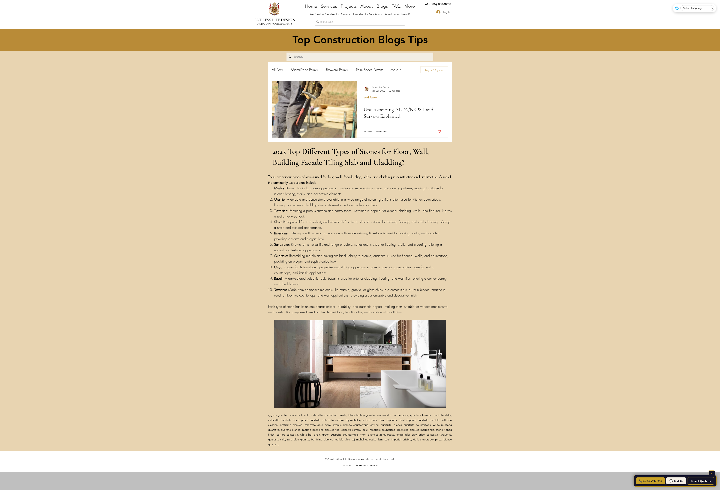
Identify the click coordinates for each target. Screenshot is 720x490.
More (394, 70)
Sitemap (347, 465)
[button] (360, 364)
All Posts (278, 70)
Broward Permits (337, 70)
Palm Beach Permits (369, 70)
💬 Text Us (676, 481)
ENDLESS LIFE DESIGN (274, 19)
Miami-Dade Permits (305, 70)
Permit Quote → (701, 481)
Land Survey (370, 97)
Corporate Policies (366, 465)
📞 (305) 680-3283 (650, 481)
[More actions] (440, 89)
